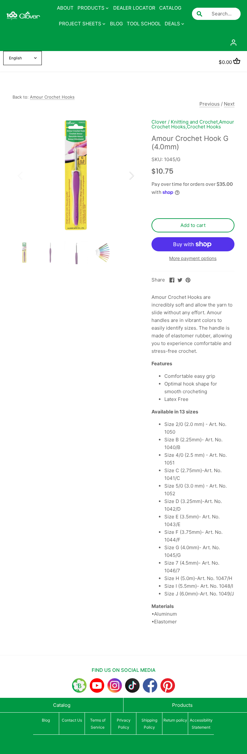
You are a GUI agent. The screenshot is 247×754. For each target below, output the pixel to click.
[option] (76, 175)
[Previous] (29, 175)
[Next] (123, 175)
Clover (159, 122)
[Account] (233, 42)
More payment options (192, 258)
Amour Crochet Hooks (52, 97)
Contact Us (72, 720)
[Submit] (199, 14)
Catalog (61, 705)
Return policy (175, 720)
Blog (46, 720)
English (15, 58)
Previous (209, 104)
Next (229, 104)
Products (182, 705)
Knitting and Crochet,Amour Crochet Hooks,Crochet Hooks (192, 124)
